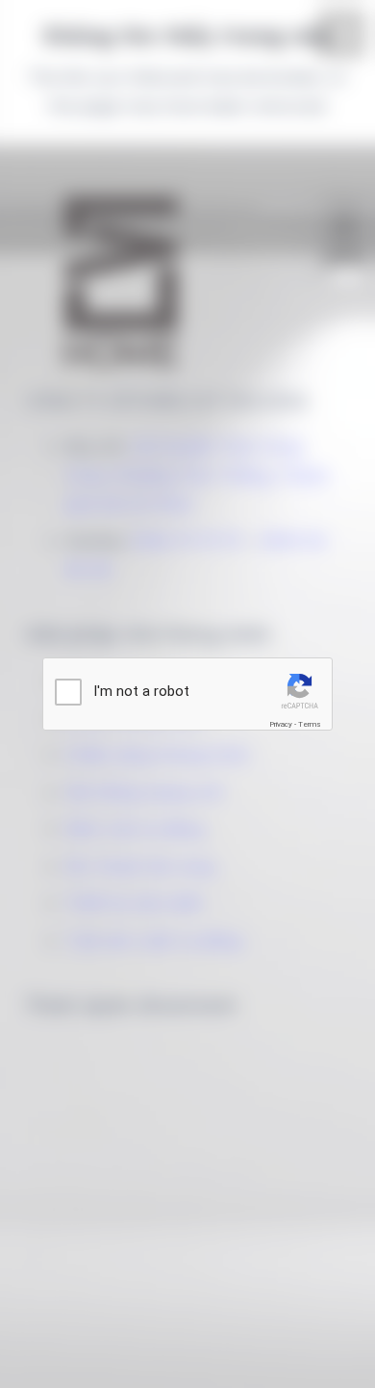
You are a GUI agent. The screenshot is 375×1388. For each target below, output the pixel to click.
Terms (309, 724)
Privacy (280, 724)
